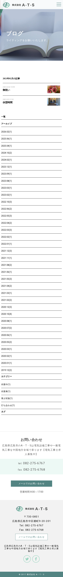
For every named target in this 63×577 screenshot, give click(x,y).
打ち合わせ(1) (8, 405)
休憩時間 (8, 102)
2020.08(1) (6, 321)
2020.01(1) (6, 363)
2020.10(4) (6, 314)
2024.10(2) (6, 153)
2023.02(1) (6, 195)
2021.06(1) (6, 272)
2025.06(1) (6, 138)
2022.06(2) (6, 209)
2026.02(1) (6, 132)
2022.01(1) (6, 244)
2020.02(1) (6, 356)
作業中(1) (5, 384)
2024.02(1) (6, 160)
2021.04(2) (6, 286)
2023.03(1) (6, 188)
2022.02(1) (6, 237)
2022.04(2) (6, 223)
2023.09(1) (6, 174)
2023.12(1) (6, 167)
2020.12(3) (6, 307)
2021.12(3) (6, 251)
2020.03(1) (6, 349)
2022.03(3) (6, 230)
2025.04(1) (6, 146)
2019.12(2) (6, 370)
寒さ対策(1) (7, 398)
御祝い (6, 90)
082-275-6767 (34, 463)
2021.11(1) (6, 258)
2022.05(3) (6, 216)
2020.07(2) (6, 328)
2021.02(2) (6, 300)
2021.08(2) (6, 265)
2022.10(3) (6, 202)
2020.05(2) (6, 342)
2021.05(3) (6, 279)
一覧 (3, 116)
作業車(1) (5, 391)
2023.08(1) (6, 181)
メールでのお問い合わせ (32, 483)
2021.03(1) (6, 293)
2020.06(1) (6, 335)
